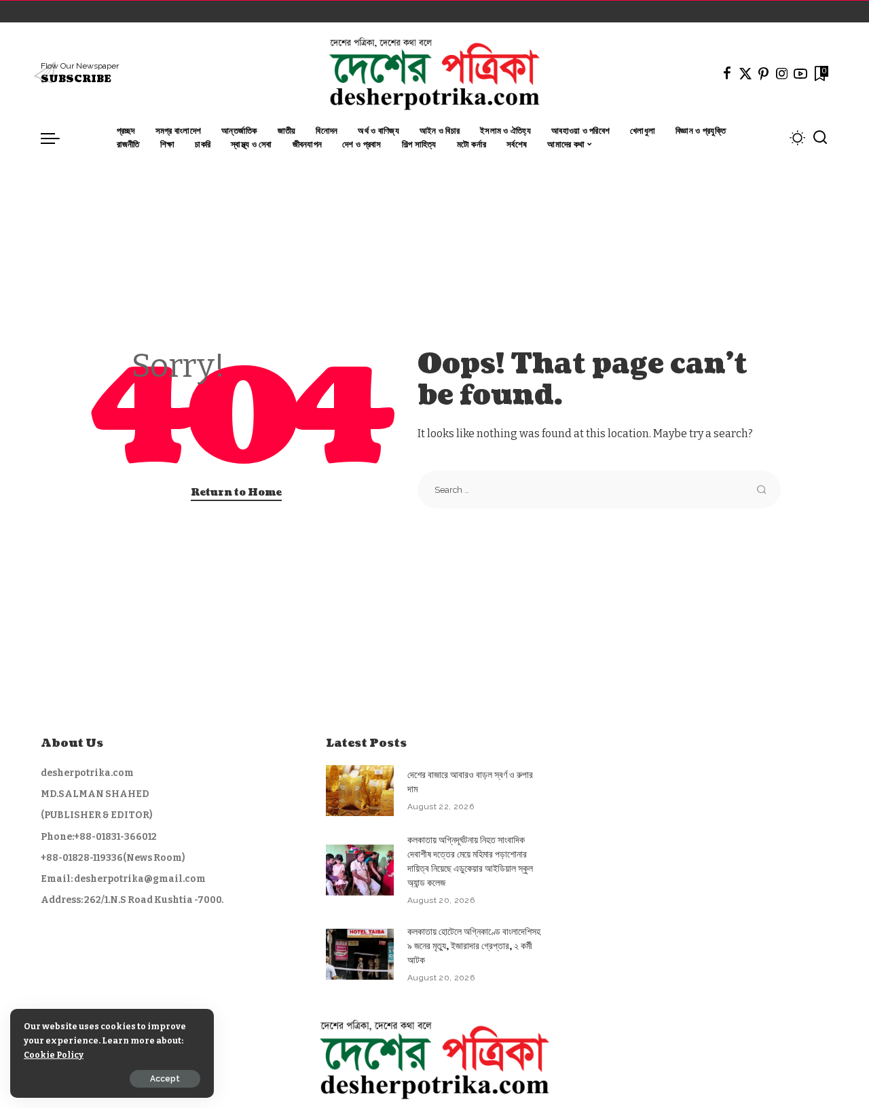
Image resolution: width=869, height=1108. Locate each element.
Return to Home (236, 492)
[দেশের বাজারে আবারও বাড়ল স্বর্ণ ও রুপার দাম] (360, 790)
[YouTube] (800, 73)
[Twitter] (745, 73)
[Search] (820, 137)
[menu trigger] (57, 137)
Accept (165, 1079)
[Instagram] (782, 73)
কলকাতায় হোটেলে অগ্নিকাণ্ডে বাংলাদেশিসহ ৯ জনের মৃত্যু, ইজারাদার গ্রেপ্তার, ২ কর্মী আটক (473, 946)
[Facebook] (727, 73)
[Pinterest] (764, 73)
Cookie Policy (54, 1055)
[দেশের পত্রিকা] (434, 73)
